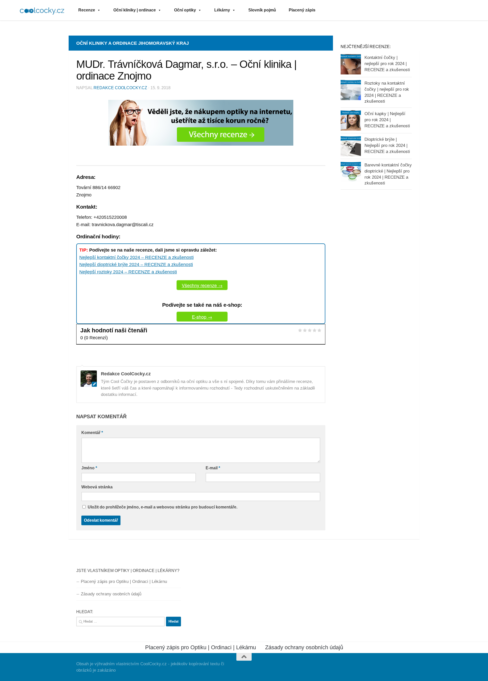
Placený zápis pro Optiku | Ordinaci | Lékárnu (124, 581)
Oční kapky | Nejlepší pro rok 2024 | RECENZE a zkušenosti (387, 119)
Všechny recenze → (202, 285)
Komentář (92, 432)
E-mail (213, 468)
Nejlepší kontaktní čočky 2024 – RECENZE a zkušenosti (136, 257)
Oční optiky (185, 10)
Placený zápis (302, 10)
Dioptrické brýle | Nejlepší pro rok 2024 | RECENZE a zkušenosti (387, 145)
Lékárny (222, 10)
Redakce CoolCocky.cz (120, 88)
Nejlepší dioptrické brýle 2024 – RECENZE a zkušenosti (136, 264)
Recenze (86, 10)
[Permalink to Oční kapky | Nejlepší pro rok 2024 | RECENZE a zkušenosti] (351, 120)
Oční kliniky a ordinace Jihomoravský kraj (132, 43)
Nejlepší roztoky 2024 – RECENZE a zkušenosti (128, 271)
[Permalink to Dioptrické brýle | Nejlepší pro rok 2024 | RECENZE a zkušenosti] (351, 146)
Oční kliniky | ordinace (134, 10)
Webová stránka (97, 487)
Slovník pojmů (262, 10)
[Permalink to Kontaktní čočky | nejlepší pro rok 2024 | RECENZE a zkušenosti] (351, 64)
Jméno (89, 468)
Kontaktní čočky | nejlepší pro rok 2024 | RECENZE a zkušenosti (387, 63)
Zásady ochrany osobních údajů (111, 594)
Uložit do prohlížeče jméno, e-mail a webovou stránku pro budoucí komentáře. (162, 507)
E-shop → (202, 316)
